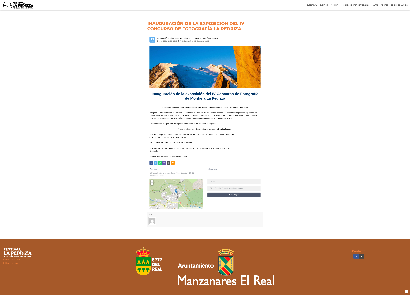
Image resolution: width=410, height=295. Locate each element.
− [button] (152, 184)
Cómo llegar (234, 195)
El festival (312, 5)
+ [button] (152, 181)
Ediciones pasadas (399, 5)
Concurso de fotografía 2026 (355, 5)
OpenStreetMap (190, 208)
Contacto (358, 251)
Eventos (324, 5)
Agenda (334, 5)
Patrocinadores (380, 5)
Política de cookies (10, 263)
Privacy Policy (198, 208)
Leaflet (181, 208)
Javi (150, 215)
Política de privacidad (11, 260)
